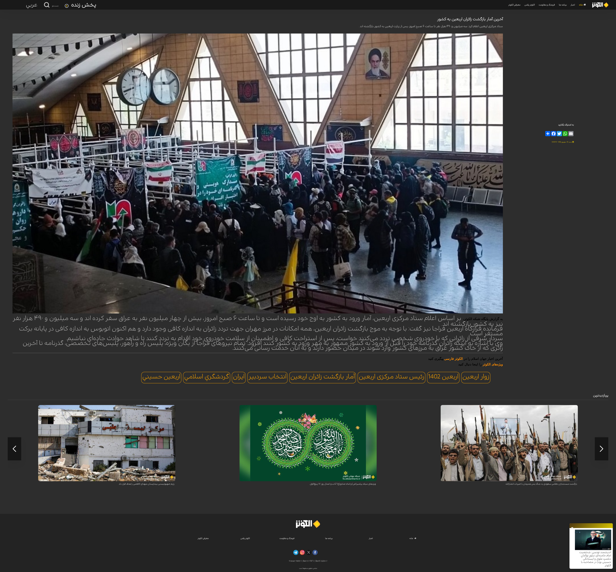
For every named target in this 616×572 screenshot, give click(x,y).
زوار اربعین (475, 377)
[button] (601, 448)
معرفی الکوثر (514, 5)
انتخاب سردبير (267, 377)
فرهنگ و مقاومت (547, 5)
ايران (239, 377)
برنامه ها (563, 5)
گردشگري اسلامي (206, 377)
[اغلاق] (572, 528)
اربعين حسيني (161, 377)
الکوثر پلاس (529, 5)
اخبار (573, 5)
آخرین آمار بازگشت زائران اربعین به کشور (470, 19)
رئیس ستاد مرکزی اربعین (391, 377)
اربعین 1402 (443, 377)
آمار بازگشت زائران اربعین (322, 377)
